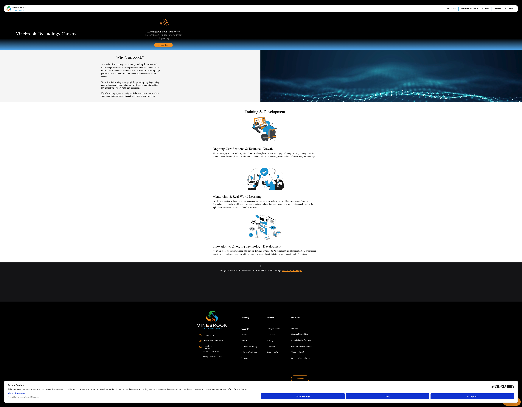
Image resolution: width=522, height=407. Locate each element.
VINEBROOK (19, 7)
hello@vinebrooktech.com (213, 340)
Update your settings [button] (292, 270)
